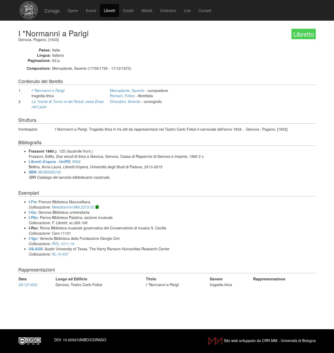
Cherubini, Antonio (125, 101)
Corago (52, 10)
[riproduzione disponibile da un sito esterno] (97, 207)
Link (187, 10)
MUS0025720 (49, 172)
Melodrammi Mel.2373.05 (73, 207)
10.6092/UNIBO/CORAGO (84, 339)
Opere (73, 10)
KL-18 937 (60, 254)
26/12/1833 (28, 284)
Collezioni (168, 10)
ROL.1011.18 (63, 243)
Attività (146, 10)
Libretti (109, 10)
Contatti (205, 10)
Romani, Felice (122, 95)
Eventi (91, 10)
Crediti (128, 10)
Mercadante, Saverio (127, 90)
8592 (76, 161)
